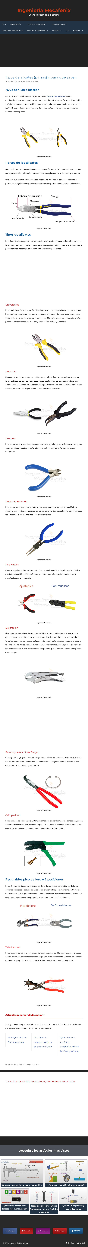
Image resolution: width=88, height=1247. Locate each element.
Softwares (76, 30)
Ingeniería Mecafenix (44, 10)
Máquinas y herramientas (36, 30)
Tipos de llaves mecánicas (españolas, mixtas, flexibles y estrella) (44, 1209)
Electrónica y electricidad (36, 24)
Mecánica (55, 30)
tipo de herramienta (56, 96)
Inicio (4, 24)
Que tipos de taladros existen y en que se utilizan (43, 1042)
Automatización (15, 24)
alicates (11, 1064)
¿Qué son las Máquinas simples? (66, 1185)
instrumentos (29, 1064)
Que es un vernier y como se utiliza (22, 1185)
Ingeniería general (58, 24)
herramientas (19, 1064)
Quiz (67, 30)
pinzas (37, 1064)
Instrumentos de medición (11, 30)
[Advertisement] (44, 50)
